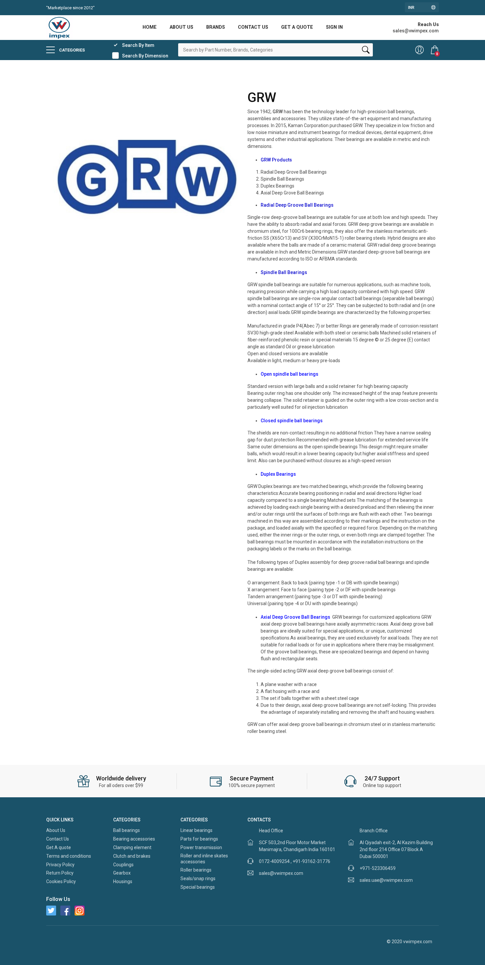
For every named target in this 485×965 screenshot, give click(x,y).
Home (150, 27)
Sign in (334, 27)
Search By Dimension (145, 55)
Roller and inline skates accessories (204, 858)
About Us (181, 27)
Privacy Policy (60, 864)
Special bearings (197, 887)
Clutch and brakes (131, 856)
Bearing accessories (134, 839)
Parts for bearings (199, 839)
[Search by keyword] (366, 51)
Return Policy (60, 873)
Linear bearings (196, 830)
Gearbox (122, 873)
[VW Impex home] (59, 27)
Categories (71, 50)
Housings (122, 881)
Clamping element (132, 847)
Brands (215, 27)
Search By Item (138, 45)
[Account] (419, 50)
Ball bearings (126, 830)
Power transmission (201, 847)
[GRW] (142, 185)
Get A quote (297, 27)
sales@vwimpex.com (281, 873)
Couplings (123, 864)
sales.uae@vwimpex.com (386, 880)
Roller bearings (195, 870)
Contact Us (253, 27)
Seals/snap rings (197, 878)
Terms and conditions (68, 856)
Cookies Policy (61, 881)
